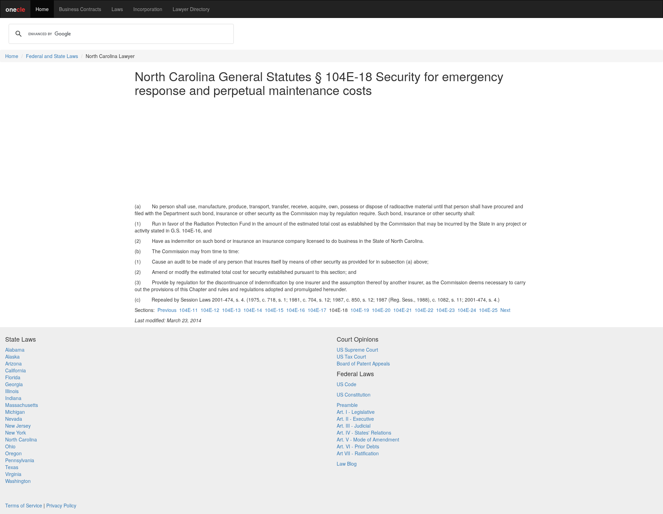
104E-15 (274, 309)
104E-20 (381, 309)
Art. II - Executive (355, 418)
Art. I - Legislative (356, 411)
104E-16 (295, 309)
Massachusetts (21, 404)
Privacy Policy (61, 505)
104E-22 (424, 309)
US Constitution (354, 394)
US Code (346, 384)
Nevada (13, 418)
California (15, 370)
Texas (11, 467)
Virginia (13, 473)
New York (15, 432)
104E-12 (210, 309)
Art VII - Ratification (358, 453)
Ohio (10, 446)
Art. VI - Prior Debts (358, 446)
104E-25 (488, 309)
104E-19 (359, 309)
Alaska (12, 356)
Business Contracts (80, 9)
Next (505, 309)
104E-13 (231, 309)
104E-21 (402, 309)
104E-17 (317, 309)
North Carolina (21, 439)
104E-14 (252, 309)
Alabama (15, 349)
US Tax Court (351, 356)
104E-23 (445, 309)
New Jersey (18, 425)
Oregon (13, 453)
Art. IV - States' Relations (364, 432)
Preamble (347, 404)
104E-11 (188, 309)
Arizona (13, 363)
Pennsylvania (19, 460)
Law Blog (347, 463)
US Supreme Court (357, 349)
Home (42, 9)
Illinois (12, 391)
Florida (12, 377)
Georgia (14, 384)
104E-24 (467, 309)
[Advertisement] (331, 149)
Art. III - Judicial (354, 425)
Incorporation (147, 9)
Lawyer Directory (191, 9)
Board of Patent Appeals (363, 363)
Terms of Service (23, 505)
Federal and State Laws (52, 56)
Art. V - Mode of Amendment (368, 439)
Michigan (15, 411)
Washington (18, 480)
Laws (117, 9)
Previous (166, 309)
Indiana (13, 397)
